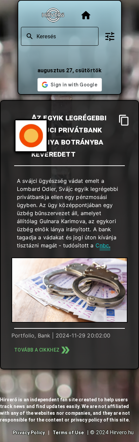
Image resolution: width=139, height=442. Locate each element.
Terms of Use (68, 432)
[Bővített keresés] (109, 36)
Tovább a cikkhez (36, 350)
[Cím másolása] (124, 120)
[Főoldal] (85, 15)
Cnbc (102, 245)
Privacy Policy (29, 432)
